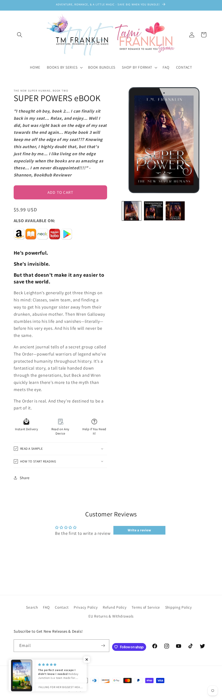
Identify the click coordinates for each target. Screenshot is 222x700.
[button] (20, 35)
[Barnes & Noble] (42, 241)
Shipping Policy (178, 607)
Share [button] (25, 477)
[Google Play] (66, 241)
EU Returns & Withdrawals (111, 616)
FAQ (46, 607)
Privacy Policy (86, 607)
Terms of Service (146, 607)
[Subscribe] (103, 645)
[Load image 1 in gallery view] (131, 210)
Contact (62, 607)
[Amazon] (19, 241)
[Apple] (30, 241)
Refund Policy (115, 607)
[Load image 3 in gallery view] (175, 210)
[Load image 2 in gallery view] (153, 210)
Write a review (139, 530)
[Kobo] (54, 241)
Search (32, 607)
